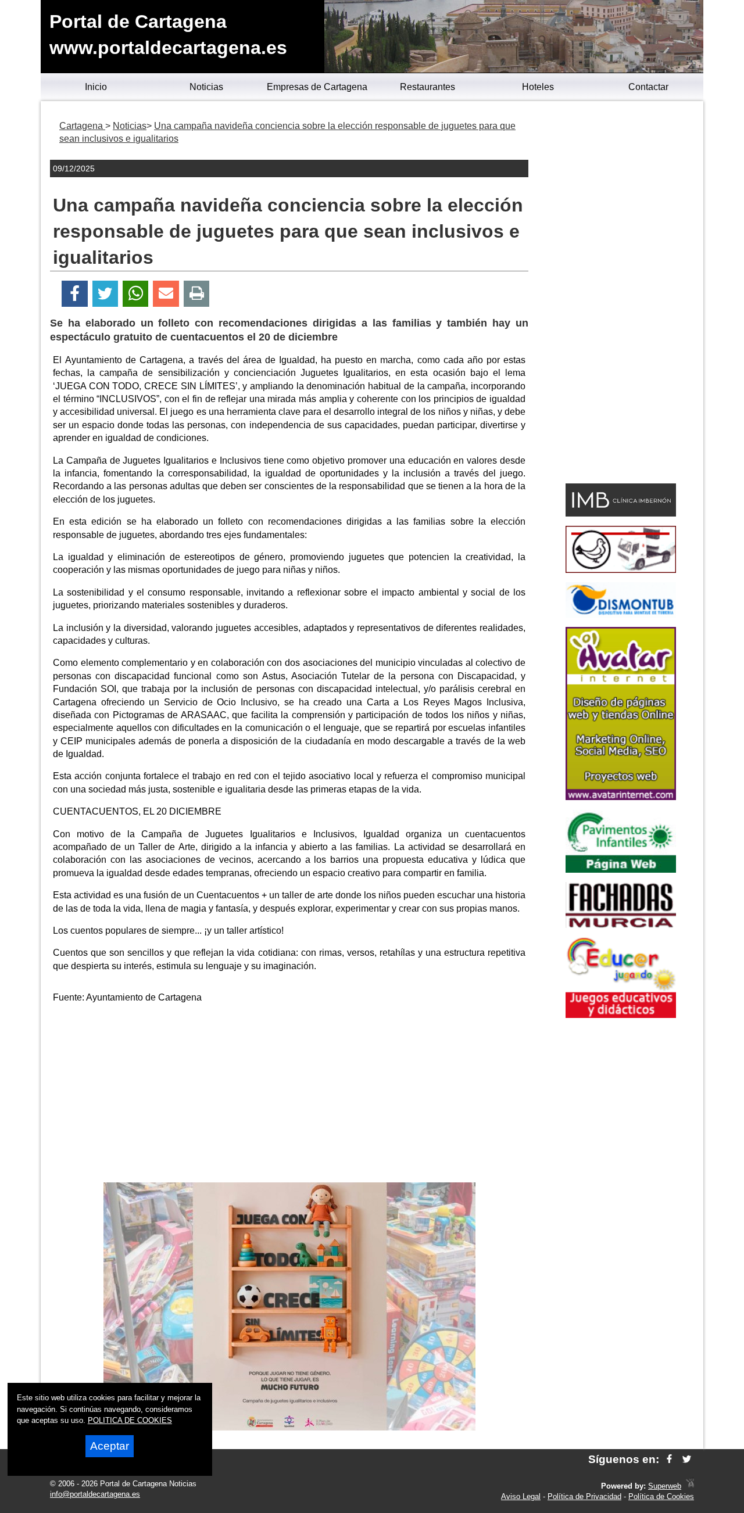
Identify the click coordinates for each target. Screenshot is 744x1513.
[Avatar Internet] (621, 797)
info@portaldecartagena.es (95, 1494)
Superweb (664, 1486)
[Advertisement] (289, 1095)
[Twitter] (105, 294)
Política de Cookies (661, 1496)
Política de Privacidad (584, 1496)
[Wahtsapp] (136, 294)
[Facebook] (75, 294)
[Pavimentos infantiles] (621, 869)
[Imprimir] (197, 294)
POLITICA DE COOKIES (130, 1420)
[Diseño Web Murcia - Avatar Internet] (690, 1486)
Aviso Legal (521, 1496)
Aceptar (109, 1446)
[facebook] (669, 1459)
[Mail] (165, 294)
